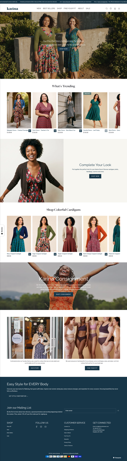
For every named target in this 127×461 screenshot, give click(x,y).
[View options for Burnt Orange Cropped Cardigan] (106, 254)
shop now (95, 176)
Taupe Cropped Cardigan (65, 254)
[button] (9, 113)
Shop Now (63, 49)
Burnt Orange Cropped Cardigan (92, 254)
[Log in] (111, 8)
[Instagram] (41, 427)
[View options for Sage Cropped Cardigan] (55, 254)
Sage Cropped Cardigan (39, 254)
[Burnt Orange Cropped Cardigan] (95, 234)
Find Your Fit (92, 368)
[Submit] (118, 411)
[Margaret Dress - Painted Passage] (19, 110)
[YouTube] (45, 427)
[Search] (107, 8)
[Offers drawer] (115, 8)
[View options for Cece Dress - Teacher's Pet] (55, 130)
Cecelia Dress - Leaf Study (91, 130)
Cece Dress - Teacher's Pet (40, 130)
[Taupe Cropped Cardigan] (70, 234)
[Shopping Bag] (119, 8)
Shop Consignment (63, 294)
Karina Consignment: (90, 1)
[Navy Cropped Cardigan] (19, 234)
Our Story (35, 368)
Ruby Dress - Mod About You (66, 130)
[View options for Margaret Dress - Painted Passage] (29, 130)
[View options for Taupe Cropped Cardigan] (80, 254)
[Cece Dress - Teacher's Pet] (44, 110)
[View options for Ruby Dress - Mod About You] (80, 130)
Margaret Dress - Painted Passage (17, 130)
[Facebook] (37, 427)
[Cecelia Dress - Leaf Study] (95, 110)
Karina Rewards (54, 1)
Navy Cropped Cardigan (14, 254)
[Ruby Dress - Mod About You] (70, 110)
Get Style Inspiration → (18, 396)
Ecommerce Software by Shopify (70, 453)
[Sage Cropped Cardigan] (44, 234)
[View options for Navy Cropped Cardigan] (29, 254)
